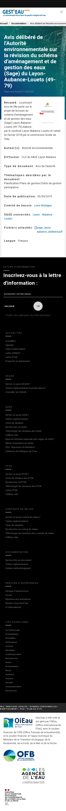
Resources (11, 690)
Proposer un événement (17, 361)
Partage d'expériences (21, 583)
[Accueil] (24, 13)
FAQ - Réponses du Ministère (20, 447)
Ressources (11, 658)
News (8, 670)
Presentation (11, 666)
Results (9, 682)
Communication (13, 654)
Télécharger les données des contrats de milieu (29, 533)
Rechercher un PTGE (15, 482)
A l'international (13, 607)
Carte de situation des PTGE (19, 478)
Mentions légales (17, 706)
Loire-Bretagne (43, 205)
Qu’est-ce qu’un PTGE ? (17, 474)
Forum (8, 595)
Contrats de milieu (19, 509)
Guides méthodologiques (18, 568)
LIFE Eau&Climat (17, 622)
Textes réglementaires (16, 419)
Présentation (11, 634)
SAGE (8, 407)
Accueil (3, 23)
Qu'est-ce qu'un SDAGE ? (17, 384)
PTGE (8, 466)
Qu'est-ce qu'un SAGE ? (17, 415)
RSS (22, 709)
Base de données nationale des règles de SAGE (29, 439)
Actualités (13, 333)
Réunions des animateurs (18, 599)
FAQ (2, 706)
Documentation (18, 23)
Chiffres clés (11, 435)
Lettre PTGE (11, 357)
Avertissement (9, 709)
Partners (9, 674)
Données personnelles (43, 706)
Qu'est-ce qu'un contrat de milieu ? (22, 517)
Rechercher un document (18, 560)
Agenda (9, 345)
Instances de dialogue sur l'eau (21, 451)
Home (8, 662)
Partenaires (11, 642)
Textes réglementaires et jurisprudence (25, 388)
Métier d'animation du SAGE (19, 443)
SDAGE (9, 376)
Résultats (10, 650)
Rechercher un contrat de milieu (21, 529)
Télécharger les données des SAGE (23, 431)
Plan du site (34, 709)
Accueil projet (12, 630)
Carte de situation (14, 423)
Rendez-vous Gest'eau (16, 603)
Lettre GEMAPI (12, 353)
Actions (9, 646)
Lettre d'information (15, 349)
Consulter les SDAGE (15, 392)
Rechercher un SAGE (16, 427)
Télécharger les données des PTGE (23, 486)
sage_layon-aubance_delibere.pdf (50, 229)
